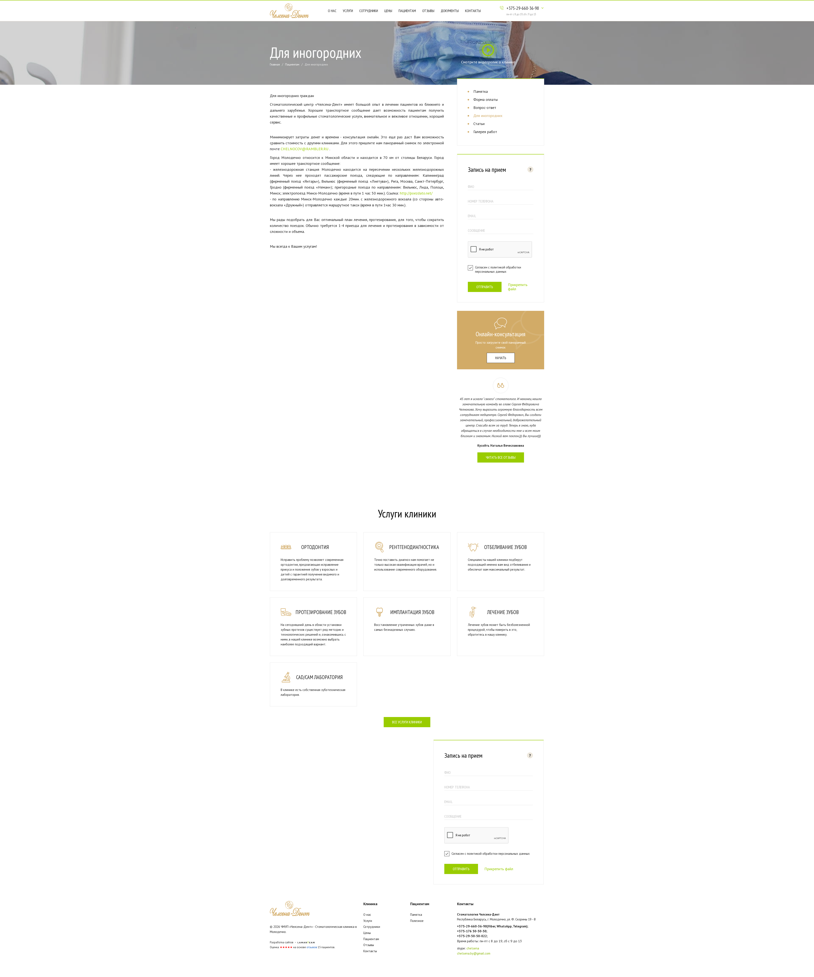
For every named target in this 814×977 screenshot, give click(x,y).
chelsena (473, 948)
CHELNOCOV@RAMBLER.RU (304, 148)
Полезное (417, 921)
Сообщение (476, 230)
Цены (388, 10)
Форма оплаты (485, 99)
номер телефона (480, 201)
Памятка (480, 91)
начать (500, 357)
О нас (332, 10)
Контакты (473, 10)
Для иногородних (487, 115)
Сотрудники (368, 10)
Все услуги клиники (407, 722)
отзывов (312, 947)
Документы (450, 10)
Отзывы (428, 10)
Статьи (479, 123)
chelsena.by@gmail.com (473, 953)
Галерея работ (485, 131)
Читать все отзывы (501, 457)
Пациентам (407, 10)
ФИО (471, 186)
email (472, 215)
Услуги (348, 10)
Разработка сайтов (281, 942)
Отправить (484, 286)
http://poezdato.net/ (416, 193)
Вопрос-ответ (484, 107)
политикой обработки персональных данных (498, 269)
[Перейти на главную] (289, 10)
